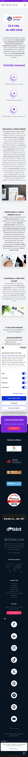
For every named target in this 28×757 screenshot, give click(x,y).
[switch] (24, 378)
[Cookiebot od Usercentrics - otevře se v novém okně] (20, 348)
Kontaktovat (14, 428)
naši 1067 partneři (10, 355)
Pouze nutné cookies (14, 408)
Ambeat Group (17, 552)
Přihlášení (25, 0)
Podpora (3, 0)
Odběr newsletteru (14, 612)
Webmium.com (17, 755)
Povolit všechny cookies (14, 398)
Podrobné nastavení (18, 393)
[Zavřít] (26, 741)
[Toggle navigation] (25, 5)
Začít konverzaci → (14, 748)
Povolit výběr (14, 403)
